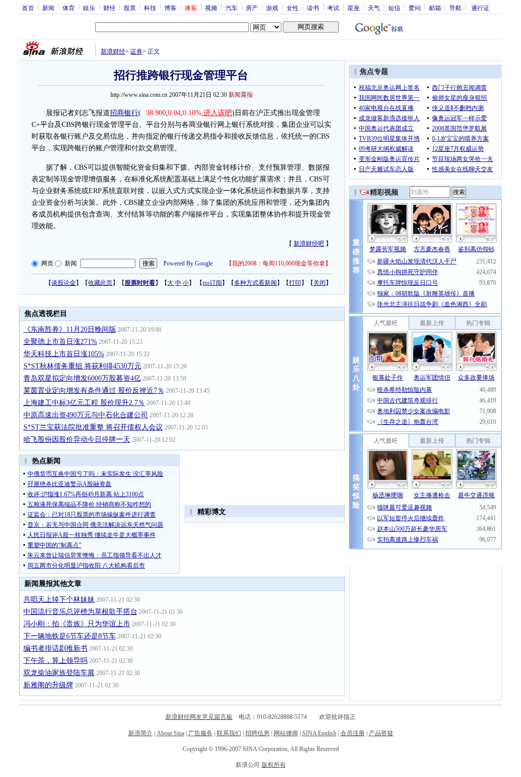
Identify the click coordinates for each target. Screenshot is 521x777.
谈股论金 (63, 282)
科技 (150, 8)
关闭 (319, 282)
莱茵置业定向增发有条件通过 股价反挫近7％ (93, 390)
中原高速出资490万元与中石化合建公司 (85, 415)
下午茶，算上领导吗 (55, 660)
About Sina (170, 733)
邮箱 (435, 8)
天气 (374, 8)
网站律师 (286, 733)
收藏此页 (100, 282)
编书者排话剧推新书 (55, 648)
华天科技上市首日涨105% (63, 354)
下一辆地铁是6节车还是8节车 (69, 636)
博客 (170, 8)
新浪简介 (140, 733)
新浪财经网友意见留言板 (199, 716)
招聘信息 (257, 733)
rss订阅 (212, 282)
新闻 (48, 8)
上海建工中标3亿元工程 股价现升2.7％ (84, 403)
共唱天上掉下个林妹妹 (59, 599)
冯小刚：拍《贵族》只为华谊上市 (76, 624)
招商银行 (124, 113)
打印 (295, 282)
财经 (109, 8)
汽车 (231, 8)
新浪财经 (113, 51)
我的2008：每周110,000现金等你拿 (278, 263)
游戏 (272, 8)
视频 (211, 8)
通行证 (480, 8)
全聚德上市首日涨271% (60, 341)
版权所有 (274, 764)
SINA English (319, 733)
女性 (292, 8)
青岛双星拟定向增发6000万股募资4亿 (82, 378)
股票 (130, 8)
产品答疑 (381, 733)
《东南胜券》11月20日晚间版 (69, 329)
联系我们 (229, 733)
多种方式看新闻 (255, 282)
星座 (354, 8)
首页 (28, 8)
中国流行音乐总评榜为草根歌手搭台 (80, 611)
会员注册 (352, 733)
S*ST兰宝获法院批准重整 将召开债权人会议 (93, 427)
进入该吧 (218, 113)
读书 (313, 8)
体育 (69, 8)
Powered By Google (188, 263)
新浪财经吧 (309, 243)
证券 (136, 51)
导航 (455, 8)
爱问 (415, 8)
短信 (394, 8)
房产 (252, 8)
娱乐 (89, 8)
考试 (333, 8)
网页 (47, 263)
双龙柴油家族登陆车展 (59, 673)
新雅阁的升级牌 (48, 685)
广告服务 (200, 733)
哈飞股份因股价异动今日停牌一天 (76, 439)
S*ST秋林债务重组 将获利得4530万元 (82, 366)
